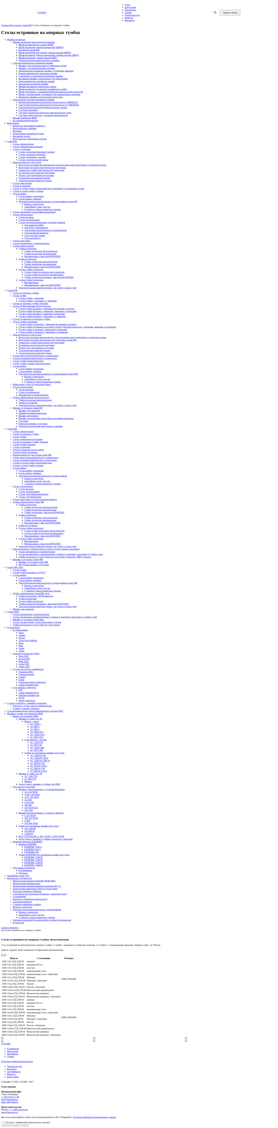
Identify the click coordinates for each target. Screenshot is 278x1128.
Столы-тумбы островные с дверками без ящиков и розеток (47, 324)
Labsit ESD (24, 664)
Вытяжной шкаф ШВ (29, 50)
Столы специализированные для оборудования (42, 222)
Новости (129, 18)
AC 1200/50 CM (38, 755)
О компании (13, 1048)
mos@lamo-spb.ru (9, 1112)
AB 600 (28, 805)
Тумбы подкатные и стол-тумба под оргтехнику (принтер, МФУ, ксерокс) (55, 557)
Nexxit (22, 638)
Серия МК (12, 429)
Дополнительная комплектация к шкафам (39, 60)
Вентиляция (13, 123)
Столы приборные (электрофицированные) (34, 212)
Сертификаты (14, 1071)
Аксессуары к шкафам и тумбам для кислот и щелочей (46, 839)
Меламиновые (31, 282)
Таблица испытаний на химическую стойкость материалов (42, 920)
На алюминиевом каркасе (25, 120)
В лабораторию (20, 630)
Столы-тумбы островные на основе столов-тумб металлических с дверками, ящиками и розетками (67, 327)
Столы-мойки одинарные (31, 196)
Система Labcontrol (28, 110)
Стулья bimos (13, 627)
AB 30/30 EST (31, 807)
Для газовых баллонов (24, 868)
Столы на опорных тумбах (26, 293)
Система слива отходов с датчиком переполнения (43, 115)
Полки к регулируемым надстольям (36, 175)
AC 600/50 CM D (38, 771)
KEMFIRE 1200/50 (33, 862)
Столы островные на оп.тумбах (28, 450)
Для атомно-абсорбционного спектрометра (45, 230)
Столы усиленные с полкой (32, 157)
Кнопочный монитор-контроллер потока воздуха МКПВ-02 (48, 102)
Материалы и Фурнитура (19, 878)
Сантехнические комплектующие (35, 180)
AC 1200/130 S (37, 734)
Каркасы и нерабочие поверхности (30, 899)
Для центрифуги (32, 238)
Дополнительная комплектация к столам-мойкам (43, 476)
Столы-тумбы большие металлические (32, 306)
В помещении (25, 870)
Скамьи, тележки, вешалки (26, 708)
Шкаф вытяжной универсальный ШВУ (38, 58)
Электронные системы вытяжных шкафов (33, 99)
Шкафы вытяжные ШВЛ (25, 118)
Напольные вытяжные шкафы (33, 84)
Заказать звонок (230, 13)
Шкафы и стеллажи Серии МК (28, 559)
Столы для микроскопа (30, 497)
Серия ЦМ (26, 25)
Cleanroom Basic (26, 674)
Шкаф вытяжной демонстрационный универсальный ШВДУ (49, 55)
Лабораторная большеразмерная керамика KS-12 (37, 886)
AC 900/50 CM (37, 763)
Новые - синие (31, 721)
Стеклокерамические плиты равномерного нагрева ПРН (35, 711)
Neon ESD (24, 656)
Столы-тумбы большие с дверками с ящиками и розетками (48, 311)
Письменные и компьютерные (34, 395)
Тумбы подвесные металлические (41, 261)
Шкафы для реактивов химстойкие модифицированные (46, 418)
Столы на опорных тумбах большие (30, 303)
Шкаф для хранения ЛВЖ (25, 716)
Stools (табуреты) (27, 700)
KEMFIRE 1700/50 (33, 857)
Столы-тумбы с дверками (31, 298)
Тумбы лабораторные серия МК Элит (31, 593)
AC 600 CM (36, 745)
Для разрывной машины (36, 233)
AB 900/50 (29, 831)
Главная (5, 25)
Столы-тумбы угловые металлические (31, 363)
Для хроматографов (34, 225)
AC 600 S (34, 729)
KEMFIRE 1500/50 (33, 860)
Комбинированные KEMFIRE (27, 841)
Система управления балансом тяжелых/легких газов (45, 112)
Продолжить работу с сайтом (15, 1125)
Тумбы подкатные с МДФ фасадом (36, 596)
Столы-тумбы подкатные (31, 269)
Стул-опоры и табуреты (24, 687)
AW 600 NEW (31, 823)
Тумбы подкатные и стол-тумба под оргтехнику (36, 625)
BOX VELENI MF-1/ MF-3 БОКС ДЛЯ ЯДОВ (41, 836)
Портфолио (130, 10)
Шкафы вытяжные (16, 39)
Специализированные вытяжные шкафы (33, 63)
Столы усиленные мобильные (33, 160)
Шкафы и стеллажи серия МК (33, 562)
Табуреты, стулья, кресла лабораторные (32, 706)
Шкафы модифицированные (33, 413)
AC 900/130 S (36, 732)
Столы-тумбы (19, 295)
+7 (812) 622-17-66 (10, 1097)
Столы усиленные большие (32, 154)
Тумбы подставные (28, 402)
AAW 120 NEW (32, 794)
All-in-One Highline (28, 640)
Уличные (23, 873)
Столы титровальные (29, 220)
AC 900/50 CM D (38, 766)
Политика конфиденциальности (17, 1061)
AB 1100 (28, 810)
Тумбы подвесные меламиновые (40, 264)
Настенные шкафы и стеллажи (34, 564)
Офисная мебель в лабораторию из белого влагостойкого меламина (46, 549)
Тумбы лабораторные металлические (31, 397)
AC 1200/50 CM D (39, 758)
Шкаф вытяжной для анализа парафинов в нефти (43, 89)
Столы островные (21, 186)
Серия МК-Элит (15, 567)
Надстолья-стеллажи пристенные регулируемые (42, 167)
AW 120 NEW (31, 818)
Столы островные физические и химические (35, 358)
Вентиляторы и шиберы (24, 128)
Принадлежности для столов (27, 162)
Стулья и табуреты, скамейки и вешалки (27, 703)
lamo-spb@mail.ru (9, 1102)
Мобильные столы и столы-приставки (32, 384)
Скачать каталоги (9, 927)
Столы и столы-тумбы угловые (28, 191)
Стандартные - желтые (35, 740)
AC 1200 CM (36, 742)
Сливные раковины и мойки (27, 904)
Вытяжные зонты (21, 136)
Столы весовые (26, 217)
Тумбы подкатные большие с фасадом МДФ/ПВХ (49, 277)
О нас (127, 4)
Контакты (129, 20)
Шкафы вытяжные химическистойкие (37, 86)
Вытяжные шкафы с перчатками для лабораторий (43, 79)
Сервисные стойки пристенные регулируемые (41, 170)
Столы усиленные (22, 149)
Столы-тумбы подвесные (31, 280)
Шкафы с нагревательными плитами (37, 68)
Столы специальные (23, 214)
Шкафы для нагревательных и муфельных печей (43, 65)
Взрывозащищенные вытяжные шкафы (38, 73)
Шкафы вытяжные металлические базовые (34, 42)
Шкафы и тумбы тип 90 (30, 719)
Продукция (130, 7)
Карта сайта (13, 1077)
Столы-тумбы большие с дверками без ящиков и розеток (46, 308)
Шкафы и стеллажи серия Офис (28, 619)
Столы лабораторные (23, 144)
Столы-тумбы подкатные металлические (44, 272)
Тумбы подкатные (27, 248)
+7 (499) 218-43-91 (19, 1109)
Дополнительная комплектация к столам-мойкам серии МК (48, 583)
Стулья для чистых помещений (28, 669)
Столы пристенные (22, 183)
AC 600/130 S (36, 737)
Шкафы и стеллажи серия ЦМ (27, 408)
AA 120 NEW (31, 792)
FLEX (21, 698)
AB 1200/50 (30, 828)
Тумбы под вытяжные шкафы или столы (44, 753)
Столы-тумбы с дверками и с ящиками (38, 301)
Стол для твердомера (34, 235)
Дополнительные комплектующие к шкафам (41, 426)
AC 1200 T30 (30, 776)
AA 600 (28, 800)
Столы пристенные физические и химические (35, 355)
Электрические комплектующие (34, 178)
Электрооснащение (22, 902)
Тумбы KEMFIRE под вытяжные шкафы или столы (44, 855)
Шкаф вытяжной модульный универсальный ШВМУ (45, 52)
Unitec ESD (24, 666)
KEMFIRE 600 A (32, 849)
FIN (20, 690)
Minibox (28, 781)
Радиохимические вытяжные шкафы (37, 81)
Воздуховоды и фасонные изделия (30, 139)
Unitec (22, 651)
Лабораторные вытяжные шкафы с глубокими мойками (46, 71)
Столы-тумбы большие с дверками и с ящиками (42, 316)
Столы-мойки (19, 193)
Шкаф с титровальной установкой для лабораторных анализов (49, 94)
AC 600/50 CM (37, 768)
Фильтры (17, 131)
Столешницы (19, 896)
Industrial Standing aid (29, 695)
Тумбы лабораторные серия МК (28, 502)
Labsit (21, 648)
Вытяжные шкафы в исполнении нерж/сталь (41, 97)
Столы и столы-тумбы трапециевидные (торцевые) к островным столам (48, 188)
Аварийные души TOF (18, 875)
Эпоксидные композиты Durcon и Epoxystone (35, 888)
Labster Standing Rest (29, 685)
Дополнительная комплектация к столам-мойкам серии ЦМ (48, 374)
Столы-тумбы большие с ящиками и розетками (42, 314)
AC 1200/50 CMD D (40, 760)
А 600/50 (28, 834)
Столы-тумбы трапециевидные (28, 361)
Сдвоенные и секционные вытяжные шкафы (41, 76)
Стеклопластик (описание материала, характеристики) (40, 894)
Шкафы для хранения (29, 410)
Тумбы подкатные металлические (41, 251)
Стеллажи (23, 421)
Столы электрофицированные (33, 494)
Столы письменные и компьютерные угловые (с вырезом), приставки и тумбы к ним (61, 554)
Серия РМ (12, 141)
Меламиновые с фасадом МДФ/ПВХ (42, 256)
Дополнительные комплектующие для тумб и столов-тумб (47, 288)
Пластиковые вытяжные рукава (28, 133)
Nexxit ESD (24, 659)
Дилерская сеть (132, 15)
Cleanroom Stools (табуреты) (32, 682)
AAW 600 (29, 802)
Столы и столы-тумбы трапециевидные (32, 463)
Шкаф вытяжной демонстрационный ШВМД (41, 47)
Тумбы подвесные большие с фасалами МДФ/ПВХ (44, 604)
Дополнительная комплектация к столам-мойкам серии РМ (48, 201)
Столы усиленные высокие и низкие (37, 152)
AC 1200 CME (37, 747)
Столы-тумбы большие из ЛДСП (29, 572)
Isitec (21, 645)
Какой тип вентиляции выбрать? (29, 126)
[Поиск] (215, 13)
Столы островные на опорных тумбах (31, 319)
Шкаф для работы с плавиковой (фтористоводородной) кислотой (51, 92)
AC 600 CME (36, 750)
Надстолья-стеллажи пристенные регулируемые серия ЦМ (47, 340)
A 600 (27, 821)
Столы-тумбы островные (25, 322)
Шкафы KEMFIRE (28, 844)
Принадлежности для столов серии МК (32, 455)
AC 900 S (34, 726)
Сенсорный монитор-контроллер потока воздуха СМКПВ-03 (49, 105)
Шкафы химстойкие (29, 416)
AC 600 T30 (30, 779)
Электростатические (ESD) (26, 653)
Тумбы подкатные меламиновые (40, 254)
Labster (22, 635)
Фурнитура (18, 922)
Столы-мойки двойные (30, 371)
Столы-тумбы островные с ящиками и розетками (43, 329)
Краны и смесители (34, 204)
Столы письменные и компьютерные (31, 243)
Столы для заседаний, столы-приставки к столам (37, 622)
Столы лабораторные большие (28, 146)
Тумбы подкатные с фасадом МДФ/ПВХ (44, 512)
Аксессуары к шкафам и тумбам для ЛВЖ (39, 784)
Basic (21, 643)
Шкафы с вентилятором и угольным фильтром (42, 789)
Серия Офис (13, 612)
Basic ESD (24, 661)
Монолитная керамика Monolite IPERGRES (34, 881)
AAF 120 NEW (31, 797)
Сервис (128, 12)
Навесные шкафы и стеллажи (33, 423)
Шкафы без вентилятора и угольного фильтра (41, 813)
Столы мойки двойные (30, 199)
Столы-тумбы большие (24, 444)
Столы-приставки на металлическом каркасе (35, 499)
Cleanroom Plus (26, 672)
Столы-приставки (21, 241)
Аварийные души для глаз (37, 207)
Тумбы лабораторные (23, 246)
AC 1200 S (35, 724)
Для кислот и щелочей (24, 787)
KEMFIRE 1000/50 (33, 865)
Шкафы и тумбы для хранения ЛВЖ (25, 713)
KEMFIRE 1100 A (33, 847)
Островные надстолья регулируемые (37, 173)
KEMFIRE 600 (31, 852)
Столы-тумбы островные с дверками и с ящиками (43, 332)
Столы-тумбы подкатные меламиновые (43, 274)
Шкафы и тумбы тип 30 (30, 774)
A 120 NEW (30, 815)
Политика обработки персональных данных (94, 1117)
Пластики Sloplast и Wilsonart (27, 891)
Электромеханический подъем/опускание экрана (43, 107)
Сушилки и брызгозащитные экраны (42, 209)
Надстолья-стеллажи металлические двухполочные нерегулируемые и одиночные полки (62, 165)
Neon (21, 632)
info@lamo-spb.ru (9, 1099)
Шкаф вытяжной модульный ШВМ (36, 45)
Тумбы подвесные (27, 259)
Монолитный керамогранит (26, 883)
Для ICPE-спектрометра (36, 227)
